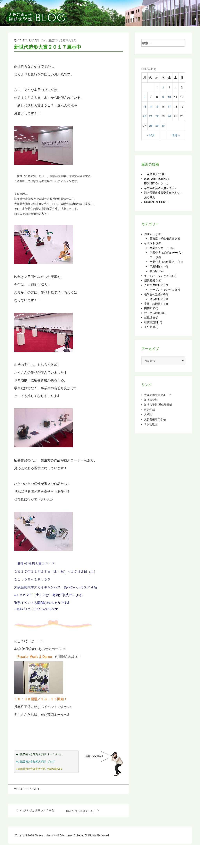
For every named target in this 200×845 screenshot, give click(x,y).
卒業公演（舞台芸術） (163, 262)
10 (169, 97)
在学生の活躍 (152, 294)
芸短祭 (154, 271)
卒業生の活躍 (152, 303)
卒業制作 (155, 266)
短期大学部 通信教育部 (158, 404)
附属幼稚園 (151, 424)
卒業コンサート (159, 248)
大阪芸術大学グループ (157, 395)
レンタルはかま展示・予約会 (36, 810)
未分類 (148, 327)
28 (150, 125)
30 (163, 125)
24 (169, 116)
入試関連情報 (152, 285)
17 (169, 106)
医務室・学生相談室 (162, 238)
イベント (34, 789)
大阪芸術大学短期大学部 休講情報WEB (40, 768)
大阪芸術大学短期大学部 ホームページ (40, 754)
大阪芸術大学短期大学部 (61, 40)
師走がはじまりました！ (81, 811)
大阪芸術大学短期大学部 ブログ (36, 761)
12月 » (175, 135)
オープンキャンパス (162, 289)
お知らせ (149, 234)
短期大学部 (151, 400)
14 (150, 106)
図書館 (148, 308)
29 (157, 125)
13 (144, 106)
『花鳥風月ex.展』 (155, 174)
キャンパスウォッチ (156, 276)
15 (157, 106)
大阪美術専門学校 (155, 419)
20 (144, 116)
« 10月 (150, 135)
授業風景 (149, 280)
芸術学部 (149, 409)
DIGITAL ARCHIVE (155, 202)
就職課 (148, 317)
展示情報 (155, 299)
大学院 (148, 414)
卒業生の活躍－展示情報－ (160, 188)
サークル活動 (152, 313)
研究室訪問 (151, 322)
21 (150, 116)
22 (157, 116)
